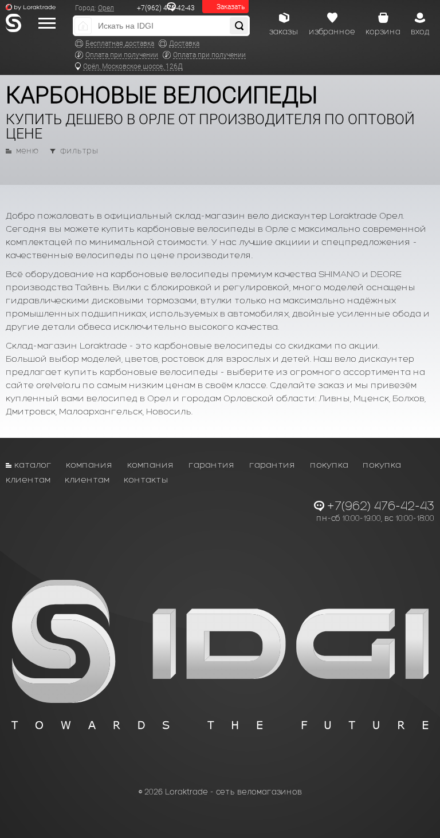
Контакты (146, 479)
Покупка (329, 464)
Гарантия (211, 464)
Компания (89, 464)
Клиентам (28, 479)
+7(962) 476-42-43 (166, 8)
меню (27, 151)
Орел (106, 8)
